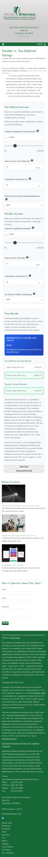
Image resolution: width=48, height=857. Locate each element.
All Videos (6, 850)
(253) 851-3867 (24, 36)
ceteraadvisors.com (9, 739)
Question (5, 607)
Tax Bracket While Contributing (20, 294)
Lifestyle (5, 844)
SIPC (43, 693)
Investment (6, 829)
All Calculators (8, 853)
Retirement (6, 826)
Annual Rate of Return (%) (18, 179)
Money (4, 841)
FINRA (37, 693)
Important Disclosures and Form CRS (16, 743)
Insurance (5, 835)
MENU (40, 44)
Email (4, 598)
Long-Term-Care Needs (12, 565)
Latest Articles (7, 847)
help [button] (37, 130)
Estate (4, 832)
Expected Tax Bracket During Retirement (22, 198)
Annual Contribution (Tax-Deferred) (22, 131)
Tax (3, 838)
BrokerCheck (14, 638)
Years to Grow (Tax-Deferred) (19, 160)
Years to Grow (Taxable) (17, 257)
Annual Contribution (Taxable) (19, 228)
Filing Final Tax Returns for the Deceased (20, 505)
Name (4, 589)
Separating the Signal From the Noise (18, 535)
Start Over (24, 467)
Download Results (24, 471)
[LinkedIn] (3, 818)
